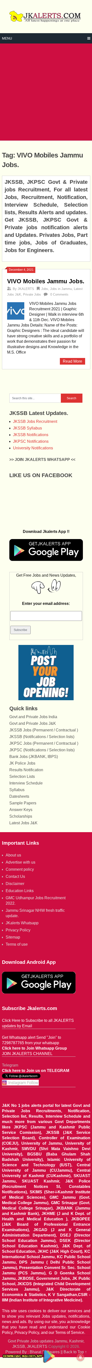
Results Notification (26, 770)
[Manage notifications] (80, 1357)
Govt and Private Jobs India (33, 717)
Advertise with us (20, 862)
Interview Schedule (26, 783)
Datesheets (19, 796)
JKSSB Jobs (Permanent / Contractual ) (43, 730)
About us (13, 855)
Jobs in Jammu (61, 289)
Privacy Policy (18, 930)
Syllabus (17, 790)
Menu (7, 38)
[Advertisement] (46, 92)
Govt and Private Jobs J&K (32, 723)
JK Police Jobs (22, 763)
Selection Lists (22, 776)
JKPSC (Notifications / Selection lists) (42, 750)
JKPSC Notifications (31, 441)
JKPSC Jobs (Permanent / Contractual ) (43, 743)
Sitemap (13, 937)
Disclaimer (15, 884)
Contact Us (15, 876)
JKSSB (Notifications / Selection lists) (41, 737)
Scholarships (20, 816)
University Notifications (33, 448)
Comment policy (20, 869)
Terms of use (17, 944)
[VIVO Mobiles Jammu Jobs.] (16, 310)
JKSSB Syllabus (27, 428)
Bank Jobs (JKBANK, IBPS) (33, 757)
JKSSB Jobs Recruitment (35, 421)
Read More (72, 361)
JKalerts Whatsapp (22, 923)
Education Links (20, 891)
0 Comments (59, 294)
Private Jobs (32, 294)
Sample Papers (22, 803)
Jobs (44, 289)
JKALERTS (26, 289)
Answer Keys (20, 810)
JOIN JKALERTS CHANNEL (27, 1054)
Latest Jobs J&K (23, 823)
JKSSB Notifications (30, 435)
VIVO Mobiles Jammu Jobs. (45, 281)
